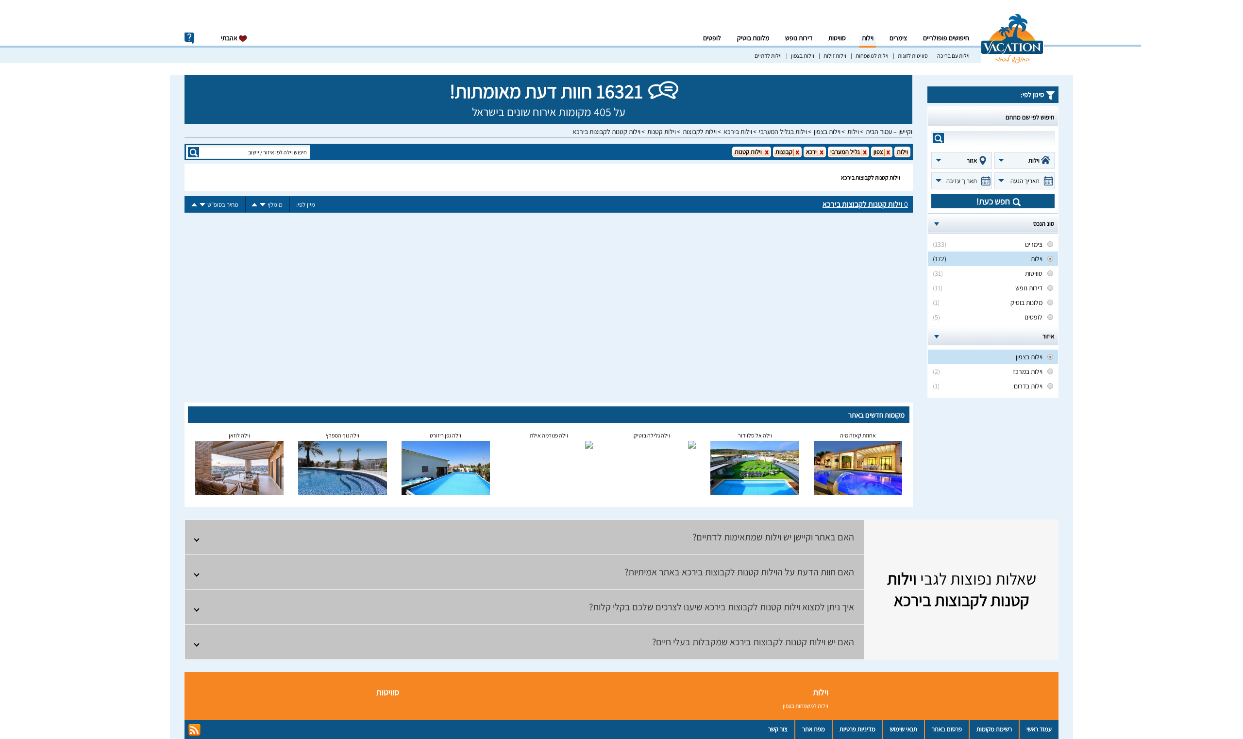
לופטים (712, 38)
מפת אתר (813, 729)
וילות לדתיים (768, 55)
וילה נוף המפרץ (342, 435)
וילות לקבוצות (700, 131)
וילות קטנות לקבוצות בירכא (606, 131)
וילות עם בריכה (953, 55)
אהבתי (230, 38)
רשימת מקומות (994, 729)
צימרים (898, 38)
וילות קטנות (661, 131)
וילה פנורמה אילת (549, 435)
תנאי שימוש (903, 729)
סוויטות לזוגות (913, 55)
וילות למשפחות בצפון (805, 705)
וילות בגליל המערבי (783, 131)
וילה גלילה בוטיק (652, 435)
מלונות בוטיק (753, 38)
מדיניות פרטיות (857, 729)
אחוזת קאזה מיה (858, 435)
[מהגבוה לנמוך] (263, 204)
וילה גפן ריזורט (445, 435)
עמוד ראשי (1039, 729)
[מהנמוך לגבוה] (254, 204)
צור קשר (778, 729)
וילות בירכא (737, 131)
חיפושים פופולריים (946, 38)
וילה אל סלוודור (755, 435)
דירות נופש (798, 38)
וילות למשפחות (872, 55)
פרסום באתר (947, 729)
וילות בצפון (802, 55)
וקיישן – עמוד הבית (889, 131)
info (189, 38)
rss (194, 730)
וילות (867, 38)
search (938, 138)
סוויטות (837, 38)
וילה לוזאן (239, 435)
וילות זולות (834, 55)
